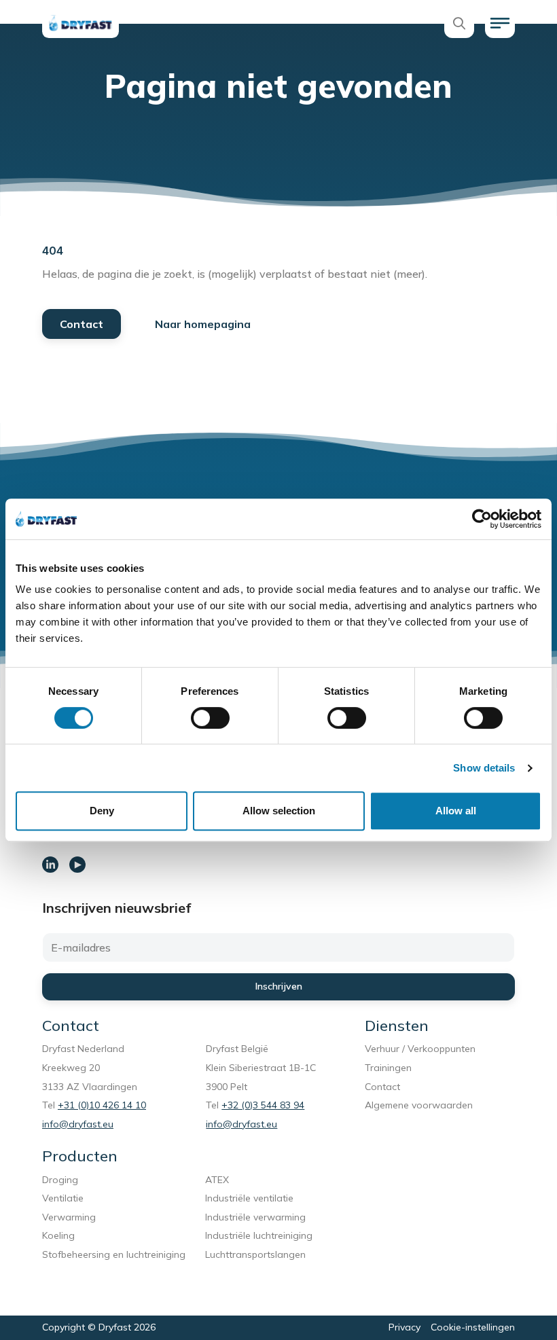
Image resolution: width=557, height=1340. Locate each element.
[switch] (210, 718)
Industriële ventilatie (249, 1198)
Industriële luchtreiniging (258, 1235)
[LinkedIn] (50, 864)
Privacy (404, 1327)
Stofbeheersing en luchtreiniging (113, 1261)
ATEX (217, 1180)
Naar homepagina (203, 324)
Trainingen (388, 1068)
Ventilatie (65, 1198)
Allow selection (278, 810)
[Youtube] (77, 864)
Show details (484, 768)
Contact (81, 324)
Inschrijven (278, 986)
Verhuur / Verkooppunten (420, 1049)
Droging (63, 1180)
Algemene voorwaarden (419, 1105)
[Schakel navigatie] (500, 23)
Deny (102, 810)
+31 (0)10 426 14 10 (102, 1105)
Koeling (58, 1235)
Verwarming (69, 1217)
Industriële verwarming (255, 1217)
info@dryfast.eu (77, 1124)
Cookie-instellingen (473, 1327)
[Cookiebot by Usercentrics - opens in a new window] (482, 519)
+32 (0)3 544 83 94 (262, 1105)
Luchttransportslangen (255, 1254)
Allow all (455, 810)
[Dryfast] (80, 23)
